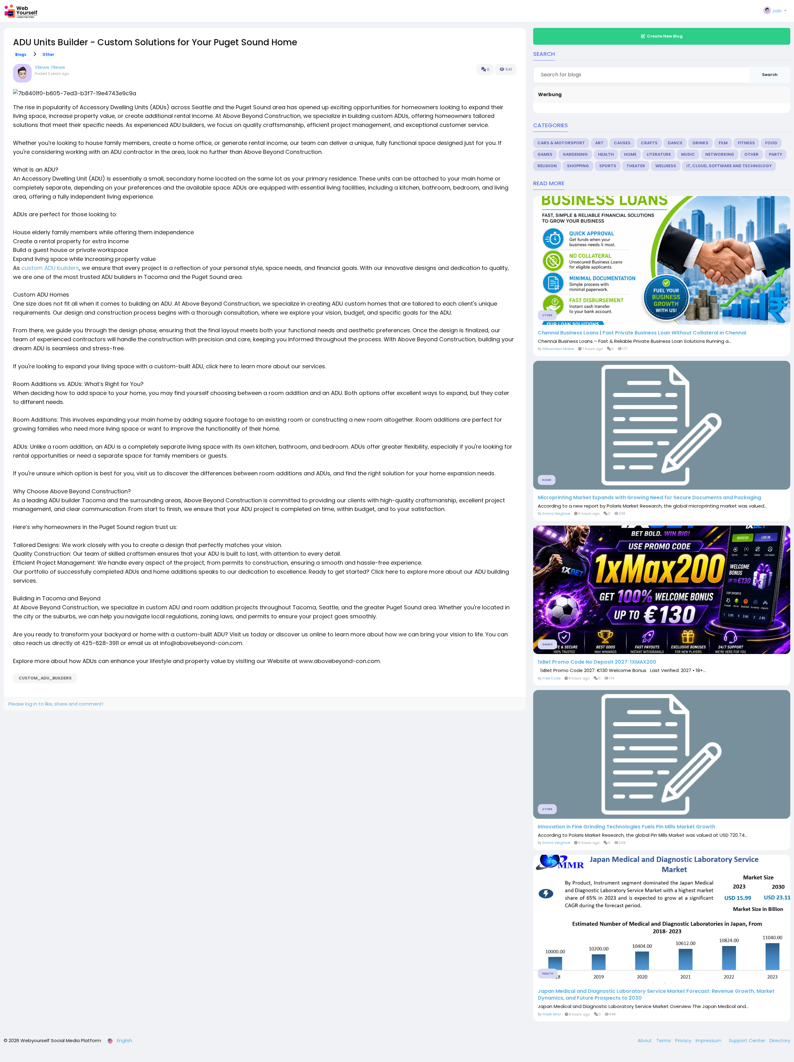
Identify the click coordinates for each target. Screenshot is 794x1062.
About (645, 1040)
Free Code (551, 678)
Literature (659, 154)
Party (775, 154)
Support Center (747, 1040)
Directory (779, 1040)
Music (688, 154)
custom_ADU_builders (45, 678)
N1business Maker (558, 348)
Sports (607, 166)
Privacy (684, 1040)
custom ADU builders (50, 268)
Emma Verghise (556, 513)
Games (545, 154)
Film (723, 143)
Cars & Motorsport (561, 143)
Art (599, 143)
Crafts (649, 143)
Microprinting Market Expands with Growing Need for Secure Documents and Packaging (649, 497)
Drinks (700, 143)
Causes (622, 143)
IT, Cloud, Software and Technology (729, 166)
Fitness (746, 143)
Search (770, 75)
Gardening (575, 154)
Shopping (578, 166)
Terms (664, 1040)
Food (771, 143)
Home (630, 154)
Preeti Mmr (551, 1014)
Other (48, 54)
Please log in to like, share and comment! (55, 704)
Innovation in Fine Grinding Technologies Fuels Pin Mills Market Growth (626, 826)
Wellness (665, 166)
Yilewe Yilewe (50, 67)
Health (606, 154)
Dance (675, 143)
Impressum (709, 1040)
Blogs (20, 54)
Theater (636, 166)
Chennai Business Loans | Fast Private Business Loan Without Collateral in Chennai (642, 332)
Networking (719, 154)
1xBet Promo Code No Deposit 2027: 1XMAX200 (597, 662)
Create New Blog (665, 36)
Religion (547, 166)
